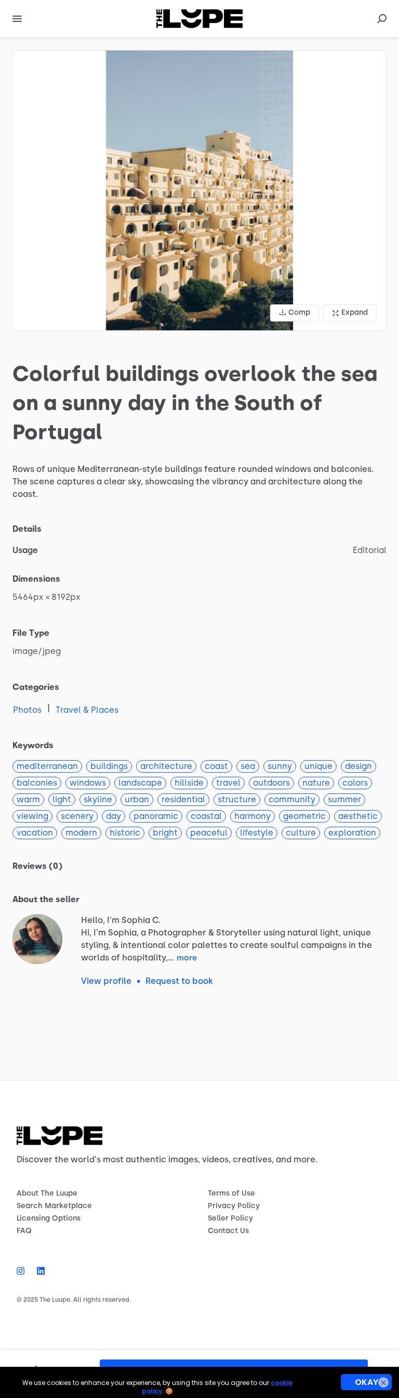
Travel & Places (87, 710)
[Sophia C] (37, 939)
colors (355, 783)
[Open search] (382, 18)
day (113, 816)
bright (165, 833)
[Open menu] (17, 18)
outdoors (271, 783)
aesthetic (358, 816)
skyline (98, 799)
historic (125, 833)
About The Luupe (47, 1193)
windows (88, 783)
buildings (109, 766)
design (358, 766)
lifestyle (256, 833)
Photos (27, 710)
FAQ (24, 1230)
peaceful (209, 833)
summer (344, 799)
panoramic (156, 816)
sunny (280, 766)
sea (248, 766)
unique (318, 766)
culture (301, 833)
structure (237, 799)
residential (183, 799)
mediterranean (47, 766)
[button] (199, 190)
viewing (32, 816)
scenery (77, 816)
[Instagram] (24, 1270)
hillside (189, 783)
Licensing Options (49, 1218)
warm (28, 799)
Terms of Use (231, 1193)
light (61, 799)
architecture (166, 766)
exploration (352, 833)
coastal (206, 816)
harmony (252, 816)
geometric (304, 816)
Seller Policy (230, 1218)
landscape (140, 783)
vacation (35, 833)
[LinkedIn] (38, 1270)
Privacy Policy (234, 1205)
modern (81, 833)
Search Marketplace (54, 1205)
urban (137, 799)
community (292, 799)
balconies (37, 783)
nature (316, 783)
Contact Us (228, 1230)
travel (228, 783)
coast (216, 766)
